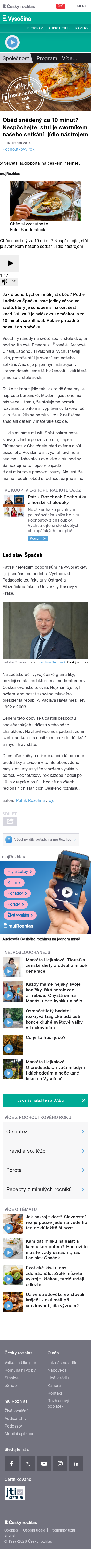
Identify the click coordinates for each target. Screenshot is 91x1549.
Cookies (11, 1530)
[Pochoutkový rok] (45, 87)
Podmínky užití (62, 1530)
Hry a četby (18, 871)
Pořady (14, 904)
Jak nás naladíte (63, 1362)
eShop (11, 1385)
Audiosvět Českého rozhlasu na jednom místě (41, 939)
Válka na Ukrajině (20, 1362)
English (10, 1535)
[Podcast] (4, 282)
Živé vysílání (18, 915)
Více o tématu (21, 1209)
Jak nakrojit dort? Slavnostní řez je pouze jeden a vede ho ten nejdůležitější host (56, 1222)
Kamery (81, 28)
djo (51, 800)
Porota (14, 1170)
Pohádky (15, 893)
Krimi (12, 882)
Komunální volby (20, 1370)
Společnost (16, 58)
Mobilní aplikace (20, 1433)
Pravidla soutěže (26, 1151)
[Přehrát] (9, 263)
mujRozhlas (13, 856)
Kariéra (54, 1385)
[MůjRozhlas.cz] (10, 174)
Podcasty (13, 1426)
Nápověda (57, 1370)
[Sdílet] (13, 282)
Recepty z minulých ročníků (39, 1189)
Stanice (12, 1378)
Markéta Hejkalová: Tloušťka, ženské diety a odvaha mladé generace (56, 965)
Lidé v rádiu (58, 1378)
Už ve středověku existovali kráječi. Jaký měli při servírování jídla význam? (55, 1300)
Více (69, 58)
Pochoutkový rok (18, 149)
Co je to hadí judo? (46, 1037)
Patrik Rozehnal (31, 800)
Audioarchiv (59, 28)
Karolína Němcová (52, 662)
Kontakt (55, 1393)
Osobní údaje (34, 1530)
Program (35, 28)
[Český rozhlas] (19, 6)
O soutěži (17, 1132)
